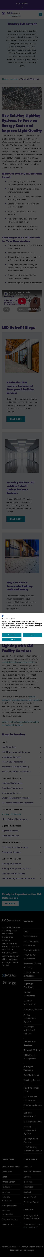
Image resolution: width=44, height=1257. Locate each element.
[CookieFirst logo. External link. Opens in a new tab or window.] (3, 616)
